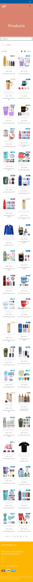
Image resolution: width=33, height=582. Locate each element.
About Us (3, 559)
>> (26, 536)
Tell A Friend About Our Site (9, 566)
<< (6, 536)
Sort (28, 51)
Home (3, 45)
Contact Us (3, 561)
